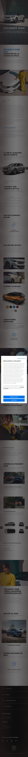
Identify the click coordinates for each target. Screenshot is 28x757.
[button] (21, 358)
